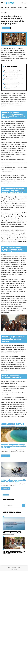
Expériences (6, 27)
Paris (11, 50)
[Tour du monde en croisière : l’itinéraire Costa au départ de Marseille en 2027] (14, 523)
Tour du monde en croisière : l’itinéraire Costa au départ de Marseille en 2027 (13, 533)
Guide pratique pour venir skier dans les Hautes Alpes (13, 480)
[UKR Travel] (9, 3)
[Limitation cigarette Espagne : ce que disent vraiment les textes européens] (14, 543)
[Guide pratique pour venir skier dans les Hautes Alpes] (14, 469)
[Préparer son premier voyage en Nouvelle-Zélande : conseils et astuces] (14, 434)
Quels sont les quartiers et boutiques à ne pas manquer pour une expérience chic (13, 75)
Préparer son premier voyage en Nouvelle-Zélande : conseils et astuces (13, 446)
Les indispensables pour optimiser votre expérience (13, 87)
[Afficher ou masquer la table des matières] (21, 66)
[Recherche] (22, 3)
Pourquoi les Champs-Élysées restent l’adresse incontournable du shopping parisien (13, 71)
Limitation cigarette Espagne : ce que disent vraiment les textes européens (14, 552)
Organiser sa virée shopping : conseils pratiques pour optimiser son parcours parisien (13, 83)
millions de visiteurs (7, 48)
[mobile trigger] (2, 3)
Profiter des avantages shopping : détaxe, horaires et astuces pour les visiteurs (14, 79)
